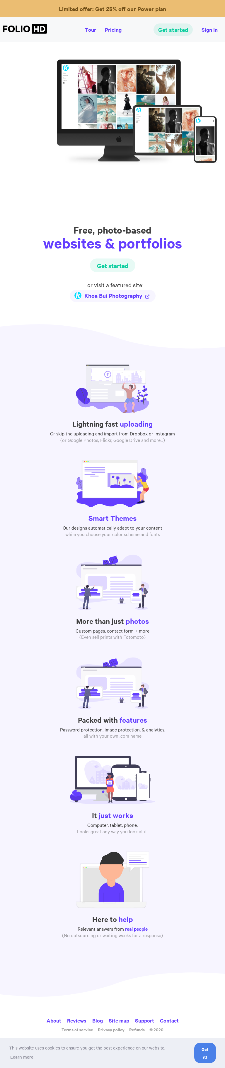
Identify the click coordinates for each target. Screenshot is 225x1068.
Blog (97, 1020)
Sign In (210, 29)
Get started (173, 29)
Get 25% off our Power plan (130, 9)
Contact (169, 1020)
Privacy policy (111, 1029)
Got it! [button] (205, 1053)
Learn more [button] (21, 1057)
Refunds (137, 1029)
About (54, 1020)
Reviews (76, 1020)
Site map (119, 1020)
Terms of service (77, 1029)
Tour (90, 29)
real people (136, 928)
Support (144, 1020)
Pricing (113, 29)
